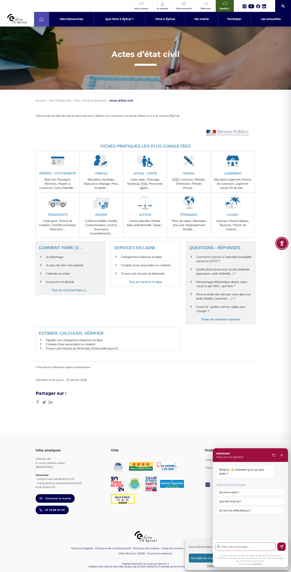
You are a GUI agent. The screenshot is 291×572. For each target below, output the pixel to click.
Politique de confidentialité (113, 548)
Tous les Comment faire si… (70, 290)
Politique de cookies (146, 548)
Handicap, (134, 183)
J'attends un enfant (58, 273)
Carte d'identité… (65, 187)
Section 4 (163, 563)
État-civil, (50, 179)
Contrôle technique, (63, 225)
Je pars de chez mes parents (65, 265)
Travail (189, 173)
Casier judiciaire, (140, 221)
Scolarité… (101, 187)
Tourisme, (226, 225)
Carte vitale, (138, 179)
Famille (101, 173)
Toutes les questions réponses (220, 319)
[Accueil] (41, 19)
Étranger (189, 214)
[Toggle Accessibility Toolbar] (282, 243)
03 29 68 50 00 (54, 509)
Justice (145, 214)
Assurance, (101, 229)
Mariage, (105, 183)
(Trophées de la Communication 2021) (180, 566)
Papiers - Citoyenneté (57, 173)
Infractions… (57, 229)
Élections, (51, 183)
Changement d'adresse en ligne (141, 257)
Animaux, (222, 221)
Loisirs (233, 214)
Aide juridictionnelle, (140, 225)
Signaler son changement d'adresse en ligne (74, 340)
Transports (58, 214)
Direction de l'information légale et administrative (64, 367)
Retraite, (200, 179)
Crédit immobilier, (96, 221)
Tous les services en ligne (145, 282)
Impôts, (113, 221)
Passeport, (64, 179)
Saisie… (158, 225)
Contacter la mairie (57, 498)
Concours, (187, 179)
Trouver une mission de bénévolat (143, 273)
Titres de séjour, (182, 221)
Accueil (41, 100)
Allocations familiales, (101, 179)
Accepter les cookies (204, 558)
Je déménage (54, 257)
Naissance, (91, 183)
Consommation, (96, 225)
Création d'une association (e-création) (146, 265)
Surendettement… (101, 233)
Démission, (184, 183)
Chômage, (153, 179)
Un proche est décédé (60, 282)
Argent (101, 214)
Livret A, (112, 225)
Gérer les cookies (172, 548)
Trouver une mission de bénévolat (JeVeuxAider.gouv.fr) (82, 348)
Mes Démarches (60, 100)
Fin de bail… (237, 187)
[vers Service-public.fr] (227, 133)
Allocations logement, (228, 179)
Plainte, (156, 221)
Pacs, (115, 183)
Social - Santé (145, 173)
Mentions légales (82, 548)
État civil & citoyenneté (90, 100)
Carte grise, (51, 221)
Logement (232, 173)
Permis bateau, (239, 221)
